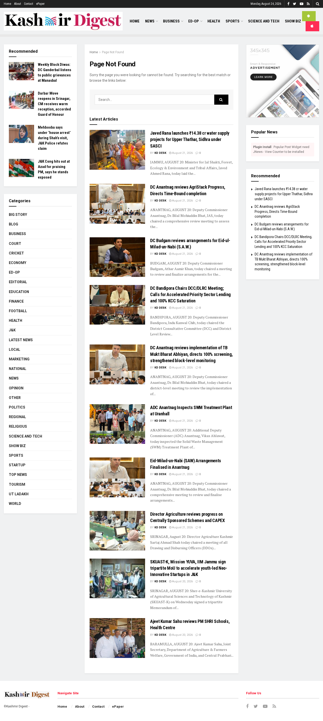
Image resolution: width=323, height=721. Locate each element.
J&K (12, 330)
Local (14, 350)
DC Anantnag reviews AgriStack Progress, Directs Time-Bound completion (277, 211)
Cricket (16, 253)
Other (15, 398)
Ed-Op (193, 21)
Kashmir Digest (17, 706)
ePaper (40, 4)
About (17, 4)
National (17, 369)
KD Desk (160, 153)
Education (19, 292)
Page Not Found (113, 52)
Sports (232, 21)
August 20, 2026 (182, 581)
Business (171, 21)
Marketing (19, 359)
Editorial (18, 282)
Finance (16, 301)
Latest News (21, 340)
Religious (18, 426)
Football (18, 311)
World (15, 504)
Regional (17, 417)
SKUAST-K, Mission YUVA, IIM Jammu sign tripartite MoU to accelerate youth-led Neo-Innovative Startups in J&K (188, 568)
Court (15, 244)
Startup (17, 465)
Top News (18, 475)
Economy (17, 263)
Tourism (17, 484)
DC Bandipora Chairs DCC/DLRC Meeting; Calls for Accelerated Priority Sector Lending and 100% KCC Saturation (190, 294)
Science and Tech (25, 436)
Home (7, 4)
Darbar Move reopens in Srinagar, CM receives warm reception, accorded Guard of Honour (54, 104)
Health (213, 21)
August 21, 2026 (182, 153)
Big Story (18, 215)
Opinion (16, 388)
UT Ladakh (19, 494)
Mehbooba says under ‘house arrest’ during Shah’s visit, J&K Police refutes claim (54, 138)
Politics (17, 407)
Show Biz (293, 21)
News (149, 21)
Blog (13, 224)
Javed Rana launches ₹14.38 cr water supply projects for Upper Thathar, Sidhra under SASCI (189, 139)
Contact (28, 4)
